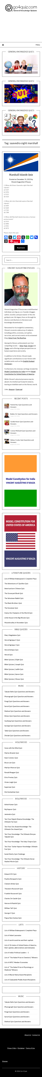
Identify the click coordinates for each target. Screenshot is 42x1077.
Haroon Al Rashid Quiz (12, 903)
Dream (30, 346)
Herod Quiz (8, 655)
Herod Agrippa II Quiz (12, 640)
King (21, 346)
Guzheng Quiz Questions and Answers (18, 721)
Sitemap (5, 1061)
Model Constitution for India (14, 371)
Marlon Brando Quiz (11, 753)
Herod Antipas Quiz (11, 650)
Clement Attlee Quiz (11, 884)
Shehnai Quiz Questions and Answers (17, 711)
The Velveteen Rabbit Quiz (13, 598)
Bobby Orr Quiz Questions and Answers (23, 414)
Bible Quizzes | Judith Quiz (13, 669)
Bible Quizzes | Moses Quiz (14, 679)
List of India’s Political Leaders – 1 (16, 953)
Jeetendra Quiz (9, 814)
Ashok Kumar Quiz (10, 804)
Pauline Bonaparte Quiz (12, 879)
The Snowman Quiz (11, 608)
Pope (25, 346)
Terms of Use (30, 1048)
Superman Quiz (9, 787)
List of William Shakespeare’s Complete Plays (20, 579)
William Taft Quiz (10, 908)
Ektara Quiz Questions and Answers (17, 716)
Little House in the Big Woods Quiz (17, 618)
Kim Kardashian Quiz (11, 792)
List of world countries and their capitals (18, 940)
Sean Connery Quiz (11, 758)
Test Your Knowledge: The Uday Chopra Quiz (20, 842)
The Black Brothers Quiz (13, 603)
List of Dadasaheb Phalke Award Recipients (19, 980)
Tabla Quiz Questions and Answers (16, 731)
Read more (21, 248)
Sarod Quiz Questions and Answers (16, 706)
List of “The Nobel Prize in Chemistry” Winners (21, 957)
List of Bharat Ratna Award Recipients (18, 975)
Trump (6, 348)
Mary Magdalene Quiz (12, 635)
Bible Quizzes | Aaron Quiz (13, 674)
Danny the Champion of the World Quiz (18, 613)
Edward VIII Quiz (10, 874)
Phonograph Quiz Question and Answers (18, 696)
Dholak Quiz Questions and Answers (17, 735)
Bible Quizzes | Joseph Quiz (14, 664)
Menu (38, 45)
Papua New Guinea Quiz (13, 918)
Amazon (12, 389)
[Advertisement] (21, 29)
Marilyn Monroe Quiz (12, 768)
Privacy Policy (11, 1048)
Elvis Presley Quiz (10, 777)
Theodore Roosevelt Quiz (13, 889)
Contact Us (36, 1035)
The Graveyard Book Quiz (13, 593)
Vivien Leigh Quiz (10, 782)
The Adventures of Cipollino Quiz (16, 583)
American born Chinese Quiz (14, 588)
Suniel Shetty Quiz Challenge (14, 854)
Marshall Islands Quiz (21, 174)
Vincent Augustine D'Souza (21, 182)
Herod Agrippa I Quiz (11, 645)
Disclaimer (21, 1048)
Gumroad (19, 389)
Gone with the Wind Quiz (13, 748)
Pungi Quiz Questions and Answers (16, 701)
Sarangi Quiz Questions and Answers (17, 726)
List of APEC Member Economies (16, 962)
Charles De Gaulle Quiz (12, 898)
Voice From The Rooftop (17, 338)
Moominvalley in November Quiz (16, 623)
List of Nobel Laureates (12, 935)
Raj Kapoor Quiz (10, 809)
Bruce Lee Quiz (9, 763)
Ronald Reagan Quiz (11, 772)
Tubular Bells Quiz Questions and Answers (19, 692)
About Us (28, 1035)
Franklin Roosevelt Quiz (13, 893)
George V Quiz (9, 913)
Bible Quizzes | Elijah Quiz (13, 660)
